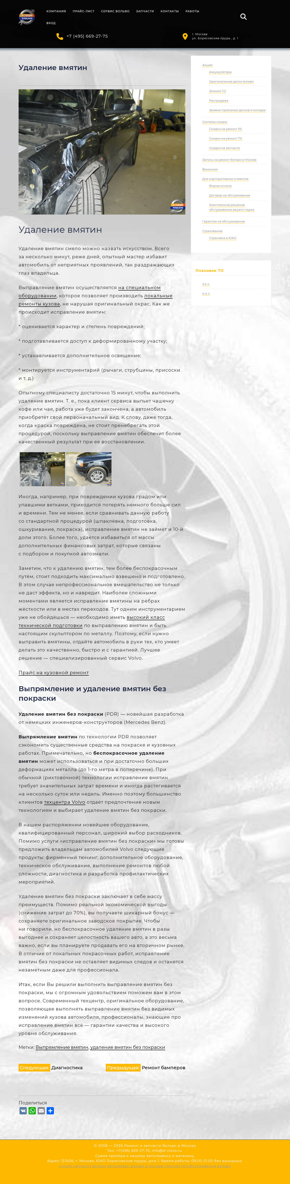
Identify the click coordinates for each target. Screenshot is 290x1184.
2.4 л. (206, 284)
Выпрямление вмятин (62, 1047)
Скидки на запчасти (224, 148)
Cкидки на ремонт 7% (225, 138)
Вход (51, 23)
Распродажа (218, 100)
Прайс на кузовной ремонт (54, 672)
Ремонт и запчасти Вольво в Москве (160, 1145)
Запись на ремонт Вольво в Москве (229, 159)
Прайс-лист (83, 11)
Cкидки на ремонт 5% (225, 129)
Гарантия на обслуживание (223, 221)
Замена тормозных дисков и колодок (237, 110)
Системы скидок (214, 122)
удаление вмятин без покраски (127, 1047)
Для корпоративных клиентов (225, 179)
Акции (207, 65)
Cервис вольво (115, 11)
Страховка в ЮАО (222, 238)
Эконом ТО (217, 91)
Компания (56, 11)
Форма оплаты (220, 186)
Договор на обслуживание (229, 195)
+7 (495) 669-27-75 (87, 36)
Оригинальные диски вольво (231, 81)
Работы (192, 11)
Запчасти (145, 11)
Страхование (212, 231)
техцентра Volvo (64, 802)
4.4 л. (206, 293)
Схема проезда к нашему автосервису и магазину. (145, 1156)
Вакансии (210, 169)
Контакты (170, 11)
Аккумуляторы (220, 72)
